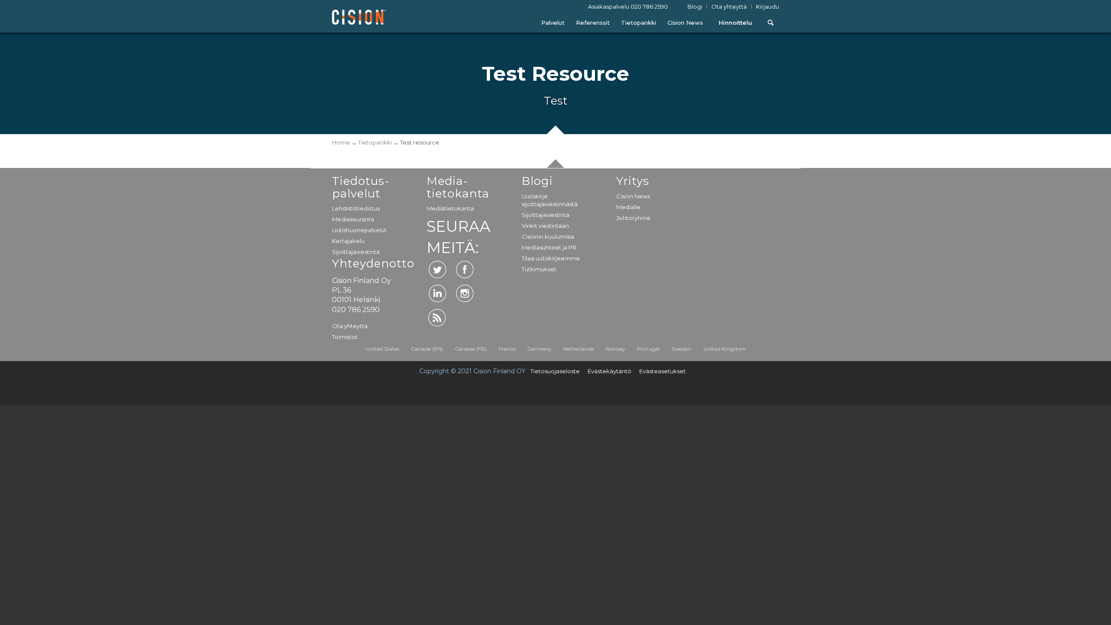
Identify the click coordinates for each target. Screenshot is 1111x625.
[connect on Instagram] (465, 293)
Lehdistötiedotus (356, 208)
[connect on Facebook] (465, 269)
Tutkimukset (539, 269)
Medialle (628, 207)
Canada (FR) (470, 348)
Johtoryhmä (633, 217)
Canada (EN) (427, 348)
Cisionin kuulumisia (548, 236)
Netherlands (578, 348)
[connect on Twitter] (437, 269)
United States (382, 348)
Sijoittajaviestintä (356, 251)
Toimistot (345, 336)
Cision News (633, 196)
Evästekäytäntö (609, 371)
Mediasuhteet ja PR (549, 247)
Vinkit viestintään (545, 225)
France (507, 348)
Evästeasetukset (662, 371)
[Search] (770, 23)
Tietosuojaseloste (555, 371)
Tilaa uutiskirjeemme (551, 258)
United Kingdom (724, 348)
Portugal (648, 348)
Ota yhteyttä (350, 325)
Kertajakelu (348, 240)
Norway (615, 348)
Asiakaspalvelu (628, 7)
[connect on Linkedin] (437, 293)
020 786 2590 (649, 6)
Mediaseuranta (353, 219)
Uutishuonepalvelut (359, 230)
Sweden (681, 348)
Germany (539, 348)
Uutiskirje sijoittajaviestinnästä (550, 200)
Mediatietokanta (450, 208)
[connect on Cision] (437, 318)
